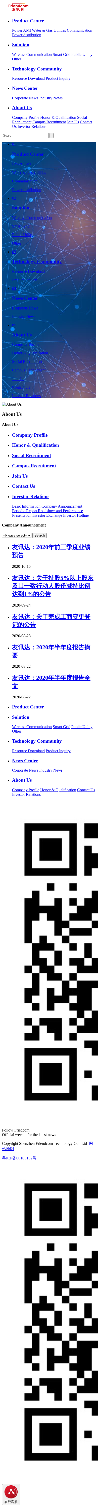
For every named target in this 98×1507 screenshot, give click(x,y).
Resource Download (28, 78)
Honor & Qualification (58, 117)
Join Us (73, 122)
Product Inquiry (58, 78)
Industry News (51, 98)
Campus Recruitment (49, 122)
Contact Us (21, 387)
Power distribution (26, 35)
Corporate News (25, 98)
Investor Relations (32, 126)
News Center (25, 88)
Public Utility (81, 54)
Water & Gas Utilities (49, 30)
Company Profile (25, 117)
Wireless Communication (32, 54)
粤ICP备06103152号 (19, 1158)
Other (16, 59)
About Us (22, 107)
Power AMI (21, 30)
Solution (20, 44)
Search (39, 535)
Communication (79, 30)
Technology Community (37, 68)
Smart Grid (61, 54)
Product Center (28, 20)
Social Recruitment (27, 361)
